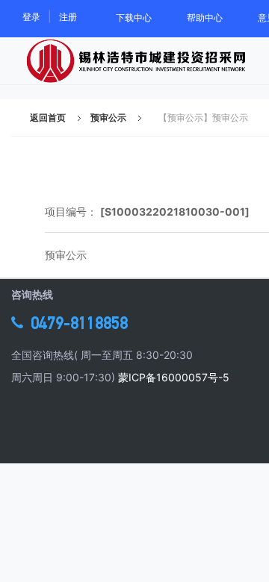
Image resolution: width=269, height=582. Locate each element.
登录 (31, 16)
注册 (68, 16)
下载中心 (134, 17)
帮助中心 (205, 17)
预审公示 (108, 117)
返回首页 (48, 117)
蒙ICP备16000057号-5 (173, 377)
